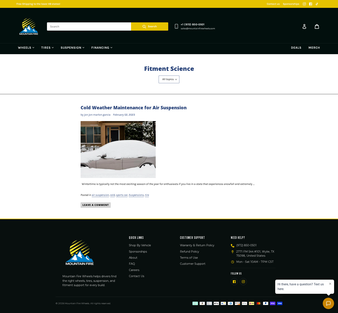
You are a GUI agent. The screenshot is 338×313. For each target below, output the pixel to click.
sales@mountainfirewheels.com (198, 28)
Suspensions (136, 195)
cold (112, 195)
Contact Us (136, 276)
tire (147, 195)
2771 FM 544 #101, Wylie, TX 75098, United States (255, 253)
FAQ (132, 264)
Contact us (273, 3)
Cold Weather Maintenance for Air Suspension (134, 107)
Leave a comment (96, 205)
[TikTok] (316, 3)
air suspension (100, 195)
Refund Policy (189, 251)
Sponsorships (291, 3)
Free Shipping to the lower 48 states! (38, 3)
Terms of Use (189, 257)
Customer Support (192, 264)
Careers (134, 270)
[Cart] (317, 26)
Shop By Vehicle (140, 245)
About (133, 257)
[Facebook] (310, 3)
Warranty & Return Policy (197, 245)
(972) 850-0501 (246, 245)
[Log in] (304, 26)
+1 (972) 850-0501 (192, 24)
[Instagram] (304, 3)
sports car (122, 195)
